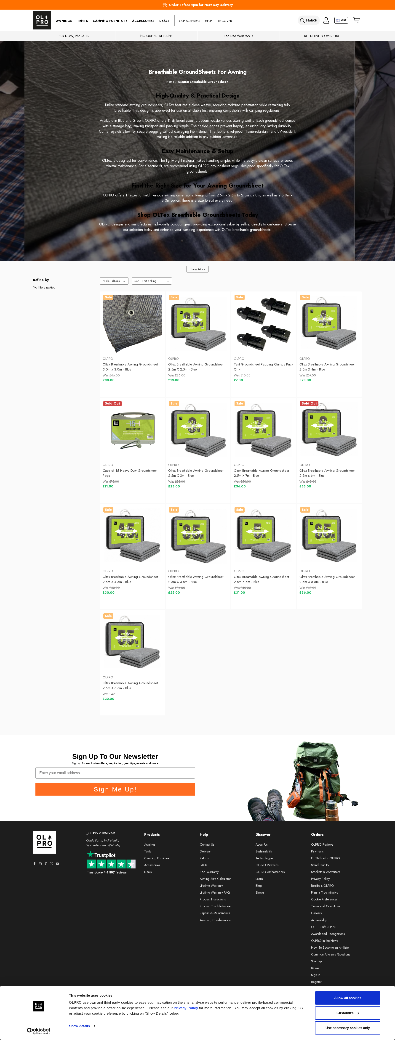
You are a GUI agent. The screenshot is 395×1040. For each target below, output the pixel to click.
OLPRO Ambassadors (270, 872)
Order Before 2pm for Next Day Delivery (201, 5)
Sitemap (316, 961)
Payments (317, 851)
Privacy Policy (186, 1008)
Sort (136, 281)
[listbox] (156, 281)
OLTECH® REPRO (323, 927)
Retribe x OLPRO (322, 885)
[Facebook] (34, 863)
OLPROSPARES (189, 21)
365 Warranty (209, 872)
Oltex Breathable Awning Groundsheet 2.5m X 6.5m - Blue (327, 579)
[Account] (326, 20)
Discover (224, 21)
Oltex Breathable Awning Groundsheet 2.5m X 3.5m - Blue (195, 579)
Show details (79, 1026)
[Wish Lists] (132, 342)
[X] (51, 863)
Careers (316, 913)
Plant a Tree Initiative (324, 892)
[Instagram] (40, 863)
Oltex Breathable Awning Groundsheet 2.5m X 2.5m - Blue (195, 367)
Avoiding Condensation (215, 920)
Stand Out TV (320, 865)
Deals (164, 21)
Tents (82, 21)
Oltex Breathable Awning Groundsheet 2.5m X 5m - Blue (261, 579)
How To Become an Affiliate (330, 947)
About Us (261, 844)
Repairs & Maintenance (215, 913)
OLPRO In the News (324, 940)
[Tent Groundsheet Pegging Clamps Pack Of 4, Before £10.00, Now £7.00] (264, 324)
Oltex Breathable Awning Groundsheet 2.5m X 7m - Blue (261, 473)
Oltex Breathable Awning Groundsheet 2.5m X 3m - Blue (195, 473)
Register (316, 981)
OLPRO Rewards (267, 865)
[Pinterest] (46, 863)
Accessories (143, 21)
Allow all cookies (347, 998)
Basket (315, 968)
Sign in (315, 975)
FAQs (203, 865)
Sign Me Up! (115, 789)
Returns (204, 858)
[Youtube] (57, 863)
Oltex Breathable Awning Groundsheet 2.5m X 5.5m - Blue (130, 685)
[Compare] (152, 342)
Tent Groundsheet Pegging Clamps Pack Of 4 (263, 367)
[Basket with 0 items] (356, 20)
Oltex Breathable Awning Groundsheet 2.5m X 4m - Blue (327, 367)
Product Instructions (213, 899)
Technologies (264, 858)
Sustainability (264, 851)
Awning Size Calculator (215, 878)
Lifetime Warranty (211, 885)
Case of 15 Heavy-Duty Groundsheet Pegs (130, 473)
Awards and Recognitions (328, 934)
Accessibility (319, 920)
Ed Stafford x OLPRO (325, 858)
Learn (259, 878)
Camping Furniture (110, 21)
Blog (259, 885)
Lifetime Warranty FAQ (215, 892)
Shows (260, 892)
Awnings (64, 21)
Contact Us (207, 844)
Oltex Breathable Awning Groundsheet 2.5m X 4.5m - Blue (130, 579)
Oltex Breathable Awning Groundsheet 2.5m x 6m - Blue (327, 473)
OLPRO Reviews (322, 844)
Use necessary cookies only (348, 1028)
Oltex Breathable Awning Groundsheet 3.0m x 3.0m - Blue (130, 367)
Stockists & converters (325, 872)
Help (208, 21)
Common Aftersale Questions (330, 954)
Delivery (205, 851)
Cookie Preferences (324, 899)
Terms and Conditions (325, 906)
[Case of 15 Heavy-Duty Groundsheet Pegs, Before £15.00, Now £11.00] (132, 430)
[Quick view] (112, 342)
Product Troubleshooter (215, 906)
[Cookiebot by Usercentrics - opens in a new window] (39, 1031)
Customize (345, 1013)
